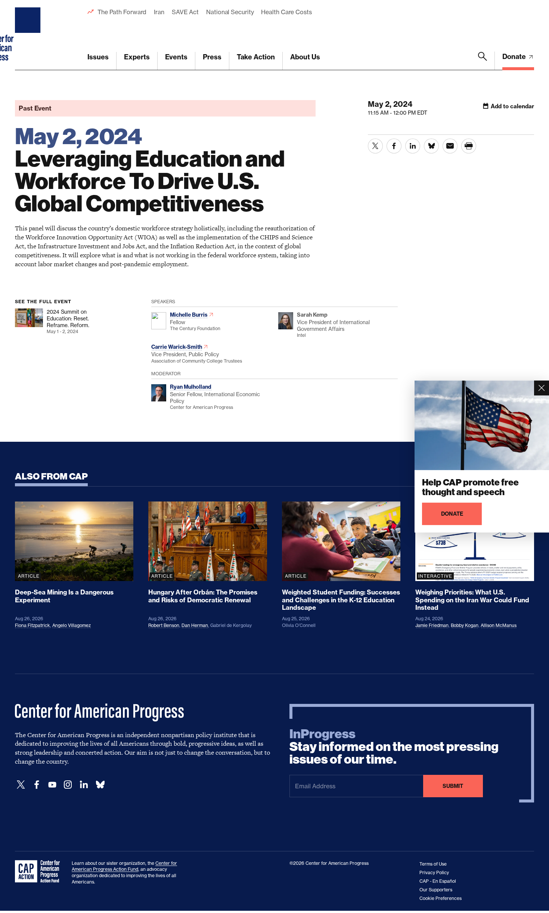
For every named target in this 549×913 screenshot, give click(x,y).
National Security (230, 12)
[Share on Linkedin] (412, 146)
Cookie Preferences (440, 898)
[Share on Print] (468, 146)
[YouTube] (52, 784)
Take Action (256, 57)
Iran (159, 12)
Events (176, 57)
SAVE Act (185, 12)
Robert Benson (163, 625)
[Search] (482, 61)
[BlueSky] (100, 784)
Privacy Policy (434, 872)
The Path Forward (121, 12)
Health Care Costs (286, 12)
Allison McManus (499, 625)
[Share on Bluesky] (431, 146)
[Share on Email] (450, 146)
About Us (305, 57)
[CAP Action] (39, 871)
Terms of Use (433, 864)
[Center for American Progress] (29, 35)
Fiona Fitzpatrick (32, 625)
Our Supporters (435, 889)
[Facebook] (37, 784)
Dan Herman (195, 625)
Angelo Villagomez (71, 625)
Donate (514, 56)
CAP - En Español (437, 881)
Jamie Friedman (432, 625)
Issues (98, 57)
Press (212, 57)
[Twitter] (21, 784)
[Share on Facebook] (394, 146)
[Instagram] (68, 784)
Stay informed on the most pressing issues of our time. (394, 747)
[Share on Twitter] (375, 146)
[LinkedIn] (84, 784)
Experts (137, 57)
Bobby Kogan (464, 625)
